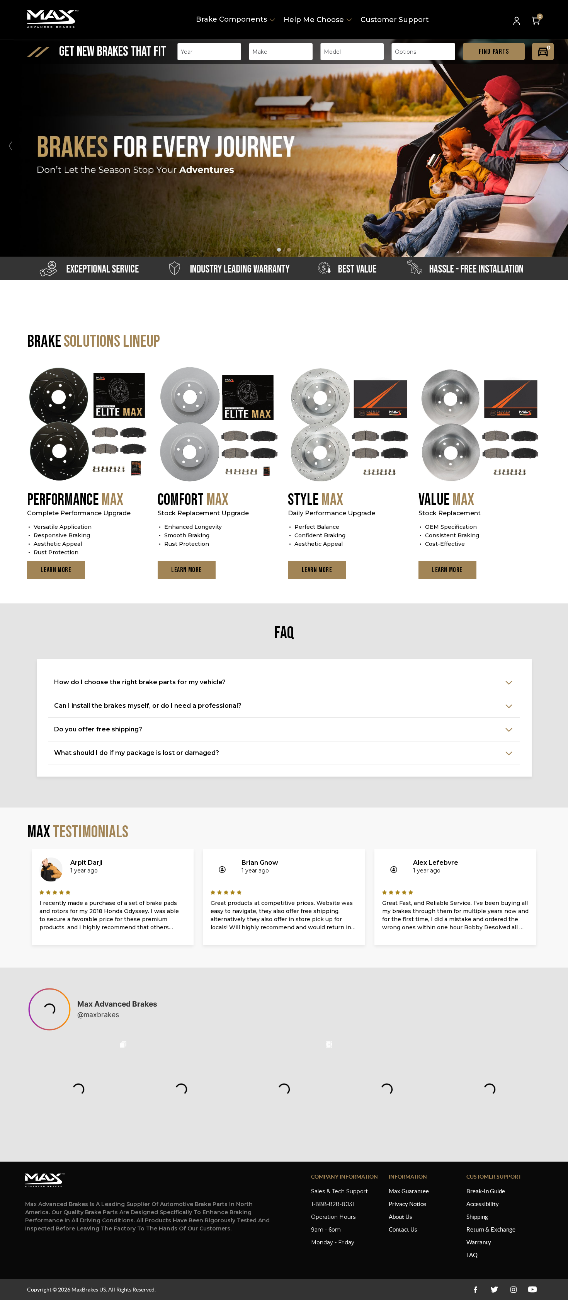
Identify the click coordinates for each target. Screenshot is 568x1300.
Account (517, 21)
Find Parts (494, 52)
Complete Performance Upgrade (79, 513)
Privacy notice (407, 1204)
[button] (558, 146)
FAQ (472, 1255)
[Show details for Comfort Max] (219, 425)
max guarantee (409, 1191)
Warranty (478, 1242)
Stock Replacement (449, 513)
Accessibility (482, 1204)
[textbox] (189, 51)
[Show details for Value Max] (479, 425)
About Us (400, 1216)
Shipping (477, 1216)
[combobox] (209, 51)
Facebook (475, 1289)
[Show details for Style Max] (349, 425)
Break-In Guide (485, 1191)
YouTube (513, 1289)
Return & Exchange (490, 1229)
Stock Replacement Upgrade (203, 513)
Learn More (56, 570)
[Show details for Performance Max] (88, 425)
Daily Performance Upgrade (331, 513)
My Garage (543, 51)
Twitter (494, 1289)
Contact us (403, 1229)
